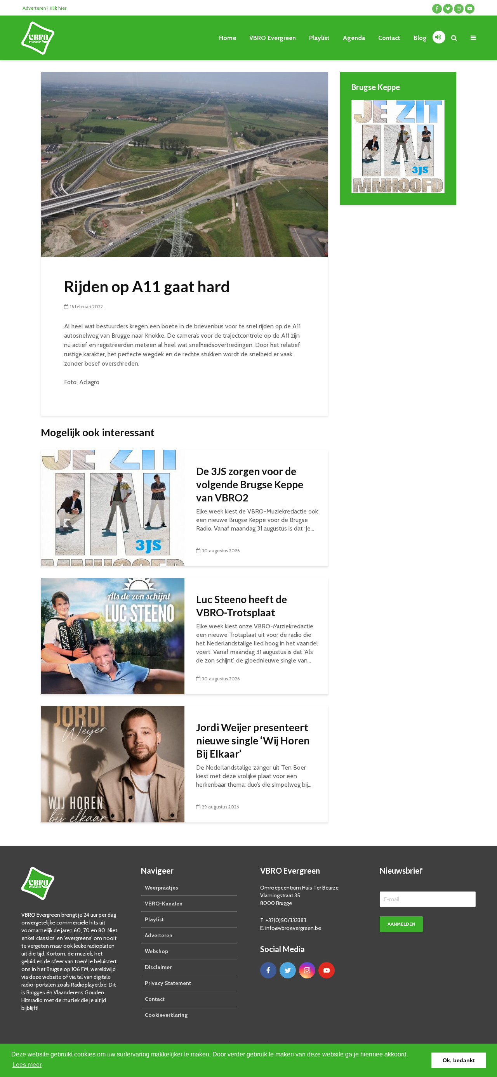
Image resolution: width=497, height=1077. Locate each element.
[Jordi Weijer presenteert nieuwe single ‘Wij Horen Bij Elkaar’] (112, 763)
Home (227, 38)
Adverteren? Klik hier (44, 8)
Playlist (319, 38)
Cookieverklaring (166, 1014)
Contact (389, 38)
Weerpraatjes (161, 887)
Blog (420, 38)
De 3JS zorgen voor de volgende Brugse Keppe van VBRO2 (249, 484)
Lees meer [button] (27, 1064)
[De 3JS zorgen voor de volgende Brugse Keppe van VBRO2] (112, 507)
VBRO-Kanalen (163, 903)
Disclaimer (158, 967)
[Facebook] (268, 970)
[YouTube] (326, 970)
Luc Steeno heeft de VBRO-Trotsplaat (241, 606)
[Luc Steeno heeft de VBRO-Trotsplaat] (112, 635)
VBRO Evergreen (272, 38)
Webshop (156, 951)
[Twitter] (288, 970)
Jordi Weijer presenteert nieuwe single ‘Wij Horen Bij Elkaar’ (252, 740)
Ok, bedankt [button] (459, 1060)
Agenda (354, 38)
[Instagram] (307, 970)
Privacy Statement (168, 983)
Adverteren (158, 935)
